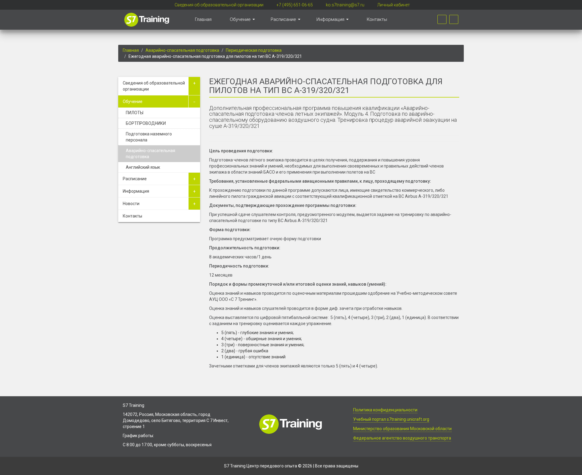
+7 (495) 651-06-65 (294, 4)
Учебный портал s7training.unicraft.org (391, 419)
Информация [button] (331, 19)
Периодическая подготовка (254, 50)
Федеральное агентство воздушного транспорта (402, 438)
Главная (203, 19)
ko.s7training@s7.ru (345, 4)
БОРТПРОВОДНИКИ (146, 123)
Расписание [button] (284, 19)
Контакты (377, 19)
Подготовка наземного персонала (149, 136)
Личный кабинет (393, 4)
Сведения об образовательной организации (219, 4)
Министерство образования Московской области (402, 428)
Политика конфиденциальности (385, 409)
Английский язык (143, 167)
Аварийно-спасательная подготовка (182, 50)
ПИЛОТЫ (134, 112)
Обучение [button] (241, 19)
